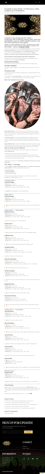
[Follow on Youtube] (32, 458)
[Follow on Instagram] (37, 458)
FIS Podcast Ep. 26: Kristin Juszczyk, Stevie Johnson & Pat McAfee (17, 402)
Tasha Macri (8, 12)
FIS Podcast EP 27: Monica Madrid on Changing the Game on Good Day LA (19, 400)
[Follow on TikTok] (28, 458)
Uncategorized (19, 12)
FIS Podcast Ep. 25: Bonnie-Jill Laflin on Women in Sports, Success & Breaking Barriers (21, 404)
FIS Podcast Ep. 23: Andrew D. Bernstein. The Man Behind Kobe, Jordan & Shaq (20, 408)
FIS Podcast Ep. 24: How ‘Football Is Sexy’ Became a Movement (17, 406)
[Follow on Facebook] (24, 458)
